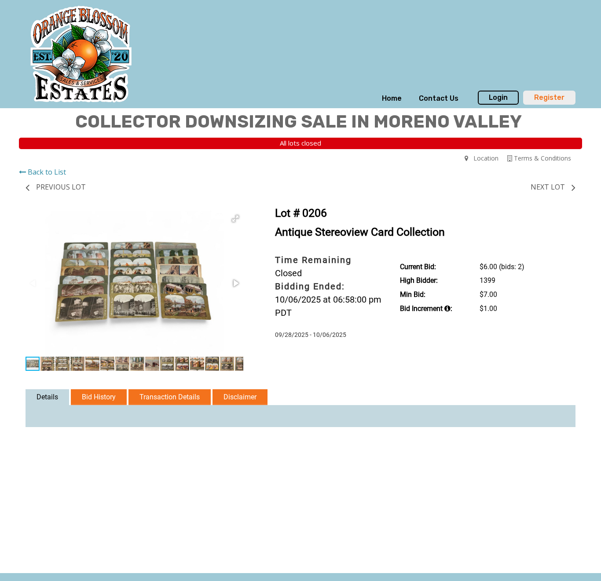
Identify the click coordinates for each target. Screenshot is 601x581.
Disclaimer (240, 397)
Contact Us (438, 98)
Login (498, 97)
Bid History (99, 397)
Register (549, 97)
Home (392, 98)
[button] (235, 219)
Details (47, 397)
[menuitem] (392, 98)
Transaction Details (169, 397)
